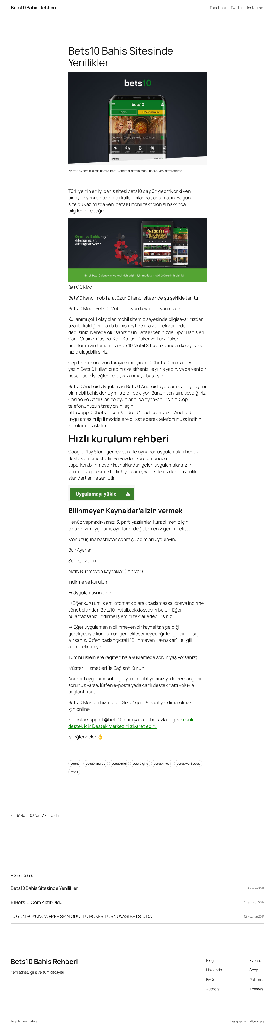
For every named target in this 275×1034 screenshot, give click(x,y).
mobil (74, 772)
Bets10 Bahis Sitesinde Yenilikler (44, 888)
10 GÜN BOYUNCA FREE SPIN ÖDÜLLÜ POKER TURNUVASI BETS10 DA (81, 916)
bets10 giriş (140, 763)
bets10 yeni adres (188, 763)
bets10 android (120, 171)
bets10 (104, 171)
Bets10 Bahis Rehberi (33, 7)
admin (86, 171)
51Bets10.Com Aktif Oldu (38, 815)
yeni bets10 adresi (170, 171)
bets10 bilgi (119, 763)
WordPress (257, 1021)
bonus (153, 171)
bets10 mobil (139, 171)
